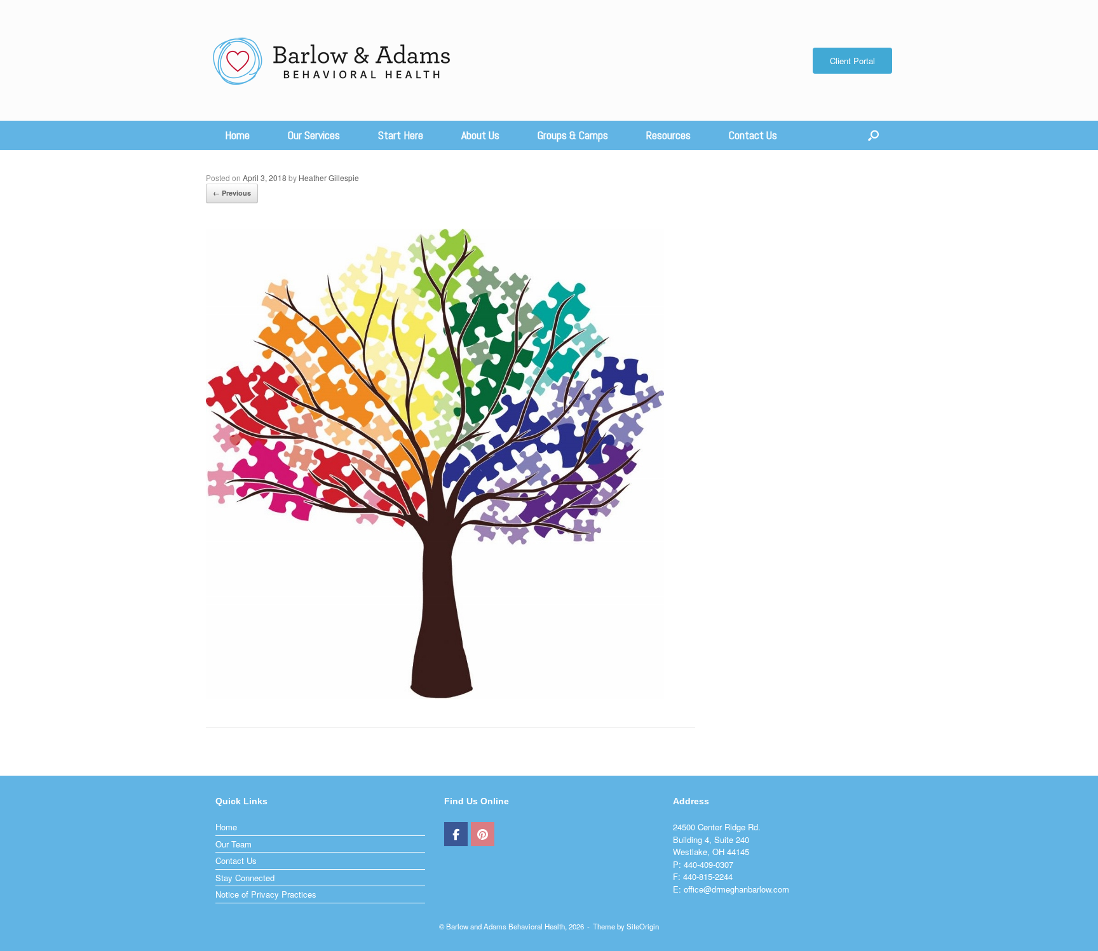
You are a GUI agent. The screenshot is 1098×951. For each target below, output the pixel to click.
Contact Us (753, 135)
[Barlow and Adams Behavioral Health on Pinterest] (482, 834)
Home (237, 135)
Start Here (400, 135)
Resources (668, 135)
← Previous (232, 193)
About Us (480, 135)
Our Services (314, 135)
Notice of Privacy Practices (265, 894)
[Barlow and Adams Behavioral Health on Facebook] (456, 834)
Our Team (233, 844)
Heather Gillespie (329, 177)
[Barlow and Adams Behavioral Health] (332, 60)
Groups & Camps (573, 135)
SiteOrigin (643, 926)
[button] (873, 135)
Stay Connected (244, 878)
